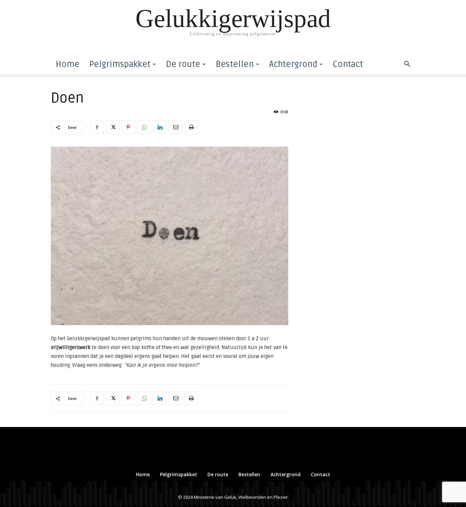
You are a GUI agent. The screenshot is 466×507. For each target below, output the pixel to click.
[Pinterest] (128, 127)
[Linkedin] (159, 127)
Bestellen (235, 64)
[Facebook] (97, 127)
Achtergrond (293, 64)
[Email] (175, 127)
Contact (348, 64)
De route (183, 64)
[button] (407, 64)
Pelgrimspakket (119, 64)
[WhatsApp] (144, 127)
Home (67, 64)
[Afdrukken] (191, 127)
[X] (112, 127)
